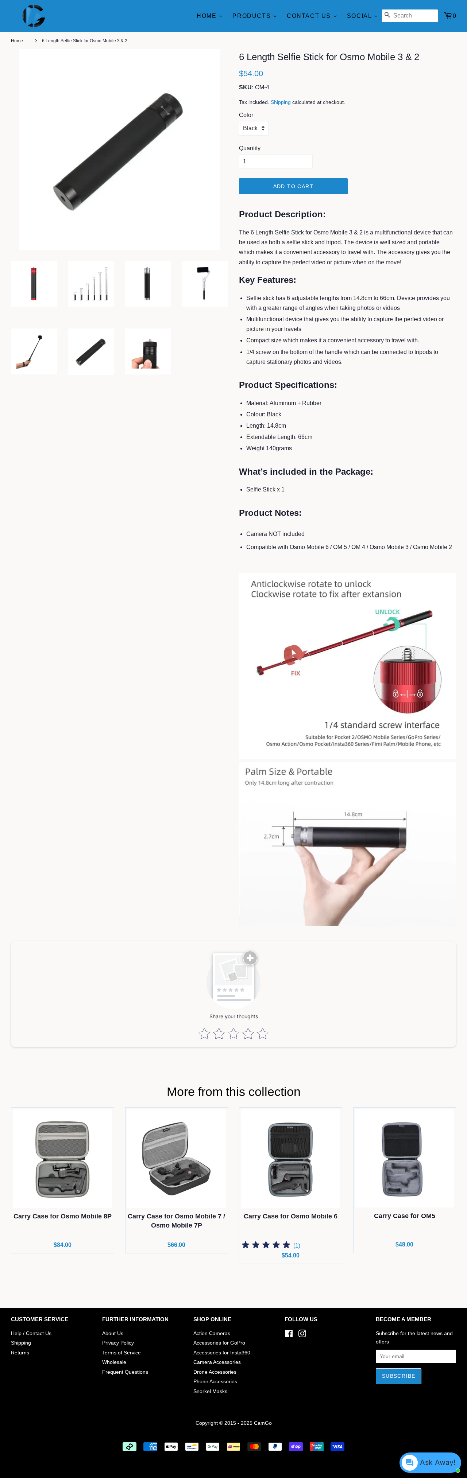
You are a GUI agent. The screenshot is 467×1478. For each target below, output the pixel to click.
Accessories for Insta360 (221, 1353)
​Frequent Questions (125, 1372)
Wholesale (114, 1362)
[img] (266, 1246)
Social (360, 16)
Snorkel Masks (210, 1391)
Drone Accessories (214, 1372)
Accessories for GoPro (219, 1343)
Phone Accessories (215, 1381)
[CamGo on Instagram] (302, 1335)
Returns (20, 1353)
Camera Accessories (217, 1362)
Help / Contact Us (31, 1333)
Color (246, 115)
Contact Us (310, 16)
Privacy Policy (118, 1343)
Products (252, 16)
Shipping (281, 102)
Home (208, 16)
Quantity (249, 148)
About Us (112, 1333)
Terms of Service (121, 1353)
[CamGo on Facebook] (289, 1335)
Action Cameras (211, 1333)
